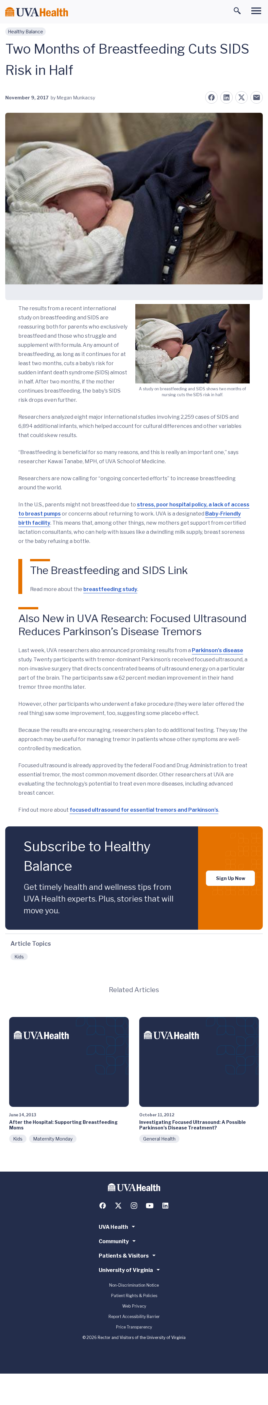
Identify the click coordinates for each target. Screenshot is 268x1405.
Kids (19, 956)
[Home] (36, 12)
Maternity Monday (53, 1139)
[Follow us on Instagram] (134, 1206)
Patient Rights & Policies (134, 1295)
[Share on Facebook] (211, 97)
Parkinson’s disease (217, 650)
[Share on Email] (256, 97)
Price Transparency (134, 1327)
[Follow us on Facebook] (103, 1206)
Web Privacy (134, 1306)
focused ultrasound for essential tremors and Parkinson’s (144, 810)
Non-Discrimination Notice (134, 1285)
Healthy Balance (25, 31)
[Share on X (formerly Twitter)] (241, 97)
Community (114, 1241)
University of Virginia (126, 1270)
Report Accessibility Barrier (134, 1316)
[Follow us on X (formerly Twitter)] (118, 1206)
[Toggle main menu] (256, 11)
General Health (159, 1139)
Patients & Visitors (124, 1256)
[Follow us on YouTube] (150, 1206)
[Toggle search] (237, 11)
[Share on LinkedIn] (226, 97)
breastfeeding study (110, 589)
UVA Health (113, 1227)
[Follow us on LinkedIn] (165, 1206)
